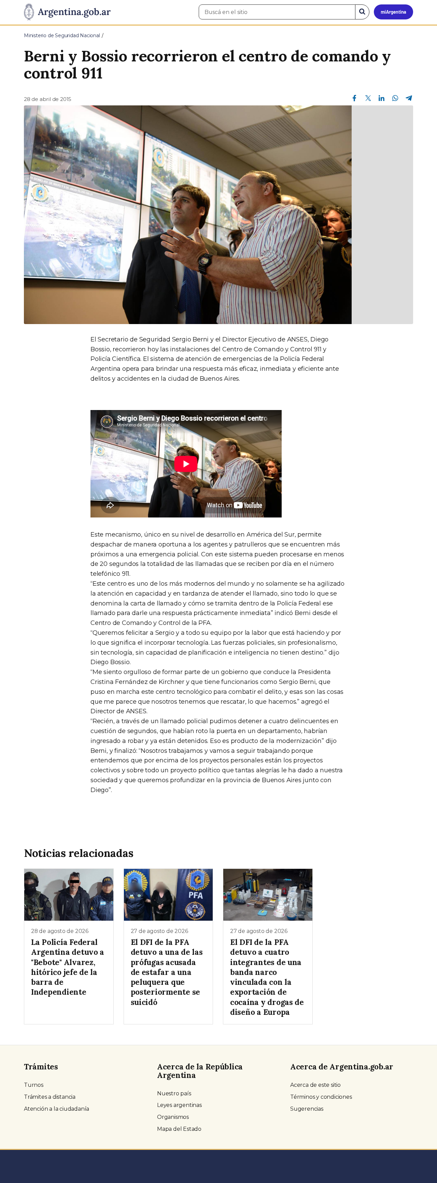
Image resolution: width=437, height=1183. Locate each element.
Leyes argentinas (179, 1105)
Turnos (33, 1085)
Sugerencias (306, 1109)
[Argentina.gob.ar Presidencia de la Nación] (67, 12)
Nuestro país (174, 1093)
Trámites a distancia (49, 1097)
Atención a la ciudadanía (56, 1109)
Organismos (173, 1117)
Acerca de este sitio (315, 1085)
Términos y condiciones (321, 1097)
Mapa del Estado (179, 1129)
